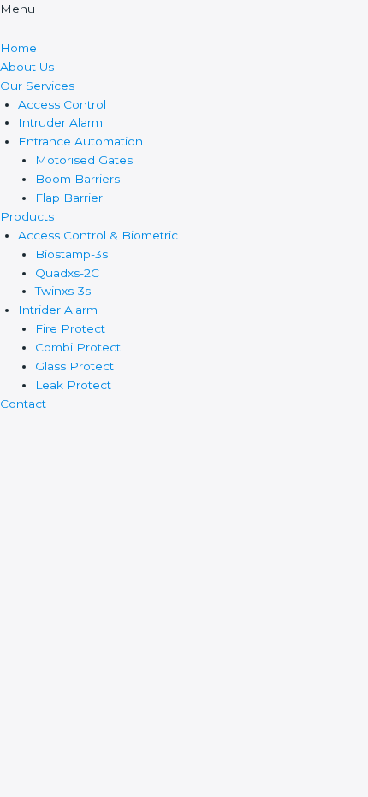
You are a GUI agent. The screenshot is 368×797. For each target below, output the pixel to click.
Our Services (37, 85)
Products (27, 216)
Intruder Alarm (60, 122)
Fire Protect (70, 328)
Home (18, 48)
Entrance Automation (80, 141)
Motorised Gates (84, 160)
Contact (23, 403)
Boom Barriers (77, 179)
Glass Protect (74, 366)
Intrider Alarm (58, 309)
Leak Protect (73, 385)
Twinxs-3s (63, 291)
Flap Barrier (69, 197)
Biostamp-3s (71, 254)
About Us (27, 67)
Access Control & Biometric (98, 235)
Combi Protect (78, 347)
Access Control (62, 104)
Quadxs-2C (67, 273)
